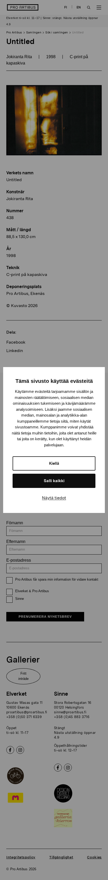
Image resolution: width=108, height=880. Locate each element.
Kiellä (54, 463)
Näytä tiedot (54, 497)
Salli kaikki (54, 480)
